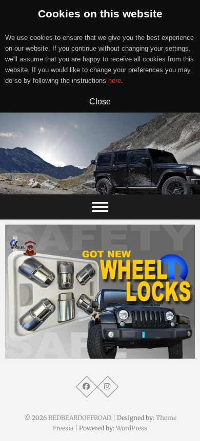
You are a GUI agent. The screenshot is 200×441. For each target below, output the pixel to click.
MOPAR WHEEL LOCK (54, 353)
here (114, 80)
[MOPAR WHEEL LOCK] (100, 292)
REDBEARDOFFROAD (79, 418)
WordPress (131, 428)
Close (100, 101)
